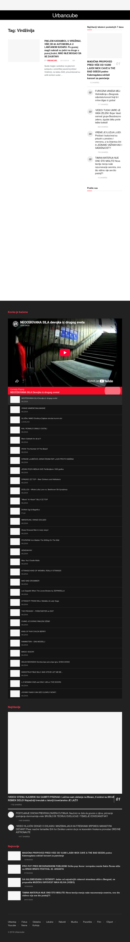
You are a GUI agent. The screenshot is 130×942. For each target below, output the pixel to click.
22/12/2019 (64, 60)
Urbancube (65, 15)
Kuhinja (35, 925)
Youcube (12, 925)
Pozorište (87, 921)
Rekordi (62, 921)
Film (99, 921)
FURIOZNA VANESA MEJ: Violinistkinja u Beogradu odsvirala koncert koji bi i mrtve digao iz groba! (107, 95)
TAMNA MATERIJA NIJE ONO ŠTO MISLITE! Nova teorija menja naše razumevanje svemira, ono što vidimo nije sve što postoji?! (108, 165)
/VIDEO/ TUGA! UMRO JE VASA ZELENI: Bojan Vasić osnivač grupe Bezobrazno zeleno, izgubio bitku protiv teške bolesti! (108, 116)
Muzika (74, 921)
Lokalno (49, 921)
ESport (110, 921)
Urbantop (12, 921)
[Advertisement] (65, 5)
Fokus (24, 921)
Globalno (37, 921)
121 (73, 60)
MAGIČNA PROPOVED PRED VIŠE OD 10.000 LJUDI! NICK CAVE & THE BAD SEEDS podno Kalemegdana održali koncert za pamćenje (101, 70)
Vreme (24, 925)
